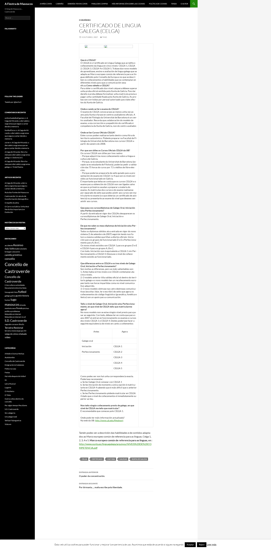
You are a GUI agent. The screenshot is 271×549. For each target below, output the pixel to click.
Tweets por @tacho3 (13, 102)
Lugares (8, 387)
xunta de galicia (139, 459)
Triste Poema (18, 167)
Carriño (60, 4)
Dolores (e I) (18, 157)
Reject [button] (202, 544)
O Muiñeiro (85, 20)
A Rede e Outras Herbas (14, 353)
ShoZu (21, 324)
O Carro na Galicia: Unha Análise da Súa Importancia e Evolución (17, 209)
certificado (97, 459)
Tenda (174, 4)
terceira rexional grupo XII (15, 331)
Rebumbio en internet (13, 314)
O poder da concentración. (92, 474)
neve (14, 308)
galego (7, 296)
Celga (84, 459)
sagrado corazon (12, 324)
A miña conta (46, 4)
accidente (9, 245)
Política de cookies (158, 4)
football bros (10, 130)
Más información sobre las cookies (128, 4)
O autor (184, 4)
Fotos (16, 292)
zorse (7, 142)
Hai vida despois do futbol (15, 376)
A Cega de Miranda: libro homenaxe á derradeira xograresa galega (17, 155)
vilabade (23, 334)
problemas (15, 311)
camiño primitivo (13, 254)
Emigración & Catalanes (14, 365)
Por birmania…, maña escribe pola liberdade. (100, 485)
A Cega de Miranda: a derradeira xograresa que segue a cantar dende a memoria (17, 145)
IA (6, 380)
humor (7, 300)
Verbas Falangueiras (13, 420)
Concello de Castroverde (15, 361)
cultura (111, 459)
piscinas (26, 308)
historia (25, 295)
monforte (8, 308)
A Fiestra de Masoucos (19, 3)
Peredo (19, 308)
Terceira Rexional (14, 327)
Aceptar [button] (190, 544)
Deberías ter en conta (77, 4)
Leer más (211, 544)
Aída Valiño (10, 248)
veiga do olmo (11, 334)
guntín (19, 295)
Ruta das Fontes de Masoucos (17, 192)
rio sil (23, 317)
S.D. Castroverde (16, 320)
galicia (12, 296)
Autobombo (10, 357)
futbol (22, 291)
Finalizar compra (99, 4)
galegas (123, 459)
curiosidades (20, 285)
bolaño (24, 249)
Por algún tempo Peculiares (16, 405)
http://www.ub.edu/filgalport (109, 420)
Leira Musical (10, 384)
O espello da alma (12, 203)
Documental (9, 288)
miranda (22, 305)
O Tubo (8, 395)
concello (10, 258)
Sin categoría (10, 413)
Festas (7, 372)
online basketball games (14, 118)
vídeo (7, 337)
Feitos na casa (10, 369)
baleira (18, 249)
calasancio (16, 252)
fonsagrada (9, 292)
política (8, 311)
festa (24, 288)
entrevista (18, 288)
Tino (104, 37)
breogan (8, 252)
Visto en (8, 424)
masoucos (12, 304)
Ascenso (18, 245)
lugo (13, 299)
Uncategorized (11, 417)
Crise (7, 285)
